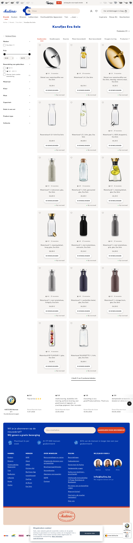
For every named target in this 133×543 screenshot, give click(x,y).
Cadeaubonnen (73, 461)
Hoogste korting (110, 39)
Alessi (28, 461)
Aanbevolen (41, 39)
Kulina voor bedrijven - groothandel (76, 473)
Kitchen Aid (30, 468)
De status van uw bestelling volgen (78, 487)
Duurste (66, 39)
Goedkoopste (55, 39)
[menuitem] (6, 17)
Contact (47, 481)
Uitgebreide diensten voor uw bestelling (53, 462)
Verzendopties (49, 470)
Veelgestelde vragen (75, 468)
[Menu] (130, 524)
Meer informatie (57, 536)
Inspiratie (103, 17)
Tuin (9, 470)
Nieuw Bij (113, 17)
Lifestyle (11, 478)
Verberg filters (10, 36)
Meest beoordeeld (79, 39)
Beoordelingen (73, 457)
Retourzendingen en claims (54, 457)
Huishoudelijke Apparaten (13, 466)
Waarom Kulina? (74, 491)
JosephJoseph (31, 475)
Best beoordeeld (95, 39)
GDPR (46, 478)
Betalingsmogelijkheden (52, 467)
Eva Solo (29, 486)
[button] (83, 39)
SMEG (28, 464)
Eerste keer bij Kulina (76, 464)
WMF (27, 457)
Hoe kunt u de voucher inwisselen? (76, 496)
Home (10, 481)
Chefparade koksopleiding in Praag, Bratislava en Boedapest (77, 480)
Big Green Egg (31, 472)
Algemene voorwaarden (52, 474)
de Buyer (29, 483)
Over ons (71, 501)
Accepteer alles (90, 533)
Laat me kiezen (38, 538)
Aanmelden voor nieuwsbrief (111, 430)
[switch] (127, 536)
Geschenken (125, 17)
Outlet (10, 485)
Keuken (10, 457)
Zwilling (28, 479)
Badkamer (11, 474)
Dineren (10, 461)
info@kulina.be (102, 477)
